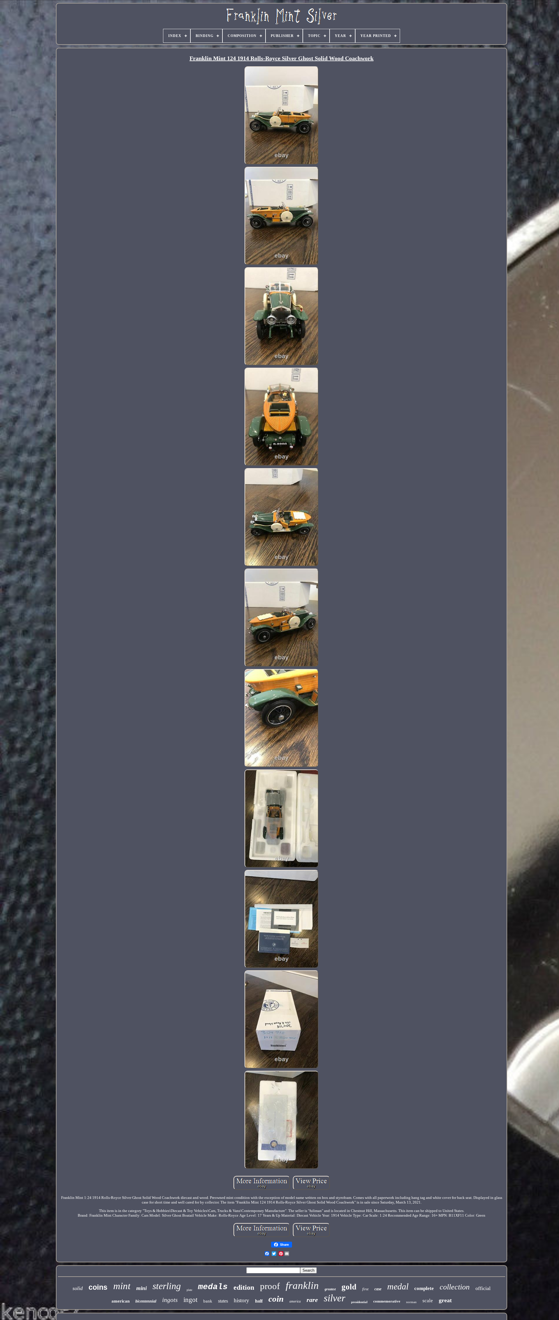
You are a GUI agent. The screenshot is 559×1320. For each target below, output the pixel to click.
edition (243, 1287)
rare (312, 1299)
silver (334, 1298)
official (483, 1288)
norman (411, 1302)
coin (276, 1298)
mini (141, 1288)
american (121, 1301)
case (377, 1289)
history (241, 1300)
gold (349, 1286)
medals (213, 1286)
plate (189, 1289)
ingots (170, 1299)
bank (207, 1301)
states (223, 1300)
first (365, 1289)
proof (270, 1286)
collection (455, 1287)
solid (77, 1288)
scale (427, 1300)
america (295, 1301)
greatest (330, 1289)
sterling (167, 1286)
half (259, 1300)
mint (121, 1286)
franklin (302, 1285)
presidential (359, 1302)
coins (98, 1287)
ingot (190, 1299)
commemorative (386, 1301)
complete (424, 1288)
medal (397, 1286)
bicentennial (145, 1301)
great (445, 1300)
